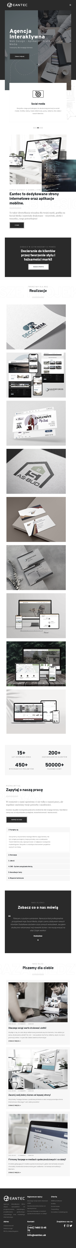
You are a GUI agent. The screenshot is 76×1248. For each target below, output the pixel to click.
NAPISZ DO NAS (16, 820)
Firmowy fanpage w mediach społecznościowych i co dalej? (37, 1159)
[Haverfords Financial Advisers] (36, 616)
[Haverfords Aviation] (36, 375)
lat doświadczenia (21, 757)
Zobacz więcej (19, 56)
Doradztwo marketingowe (59, 1212)
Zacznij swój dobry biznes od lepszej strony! (29, 1095)
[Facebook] (64, 1225)
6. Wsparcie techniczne (16, 878)
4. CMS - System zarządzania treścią (20, 867)
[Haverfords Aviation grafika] (36, 568)
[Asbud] (36, 471)
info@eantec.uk (36, 1235)
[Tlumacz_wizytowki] (36, 519)
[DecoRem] (36, 327)
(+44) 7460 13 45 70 (36, 1229)
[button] (37, 64)
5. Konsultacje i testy (15, 872)
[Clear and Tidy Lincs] (36, 664)
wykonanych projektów (21, 769)
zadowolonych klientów (54, 757)
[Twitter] (71, 1225)
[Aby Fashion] (36, 423)
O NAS (17, 225)
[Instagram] (67, 1225)
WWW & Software (56, 1201)
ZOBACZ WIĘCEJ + (14, 1041)
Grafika (53, 1203)
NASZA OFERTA (38, 267)
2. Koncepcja (12, 855)
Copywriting (55, 1209)
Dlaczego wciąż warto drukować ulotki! (27, 1028)
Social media (55, 1206)
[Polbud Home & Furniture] (36, 711)
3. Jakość (11, 861)
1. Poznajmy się (13, 830)
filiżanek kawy (54, 769)
